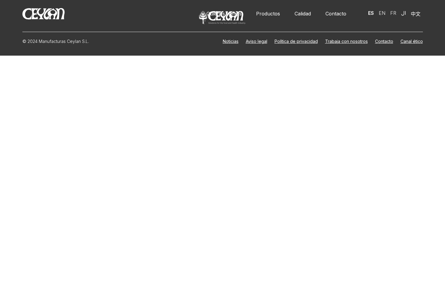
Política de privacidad (296, 41)
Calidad (303, 14)
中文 (415, 14)
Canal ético (411, 41)
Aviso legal (256, 41)
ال (403, 13)
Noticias (231, 41)
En (382, 13)
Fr (393, 13)
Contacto (335, 14)
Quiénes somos (224, 14)
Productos (268, 14)
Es (371, 13)
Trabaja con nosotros (346, 41)
